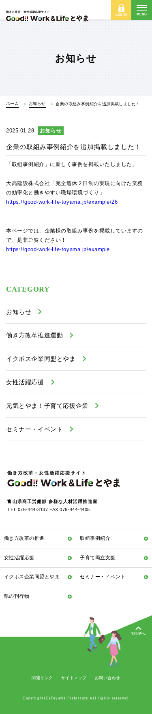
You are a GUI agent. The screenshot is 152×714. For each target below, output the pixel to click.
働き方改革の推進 (24, 538)
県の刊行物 (16, 596)
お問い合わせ (107, 678)
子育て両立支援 (97, 558)
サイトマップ (74, 678)
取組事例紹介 (95, 538)
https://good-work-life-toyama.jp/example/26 (62, 202)
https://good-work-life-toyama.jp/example (58, 249)
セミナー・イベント (102, 577)
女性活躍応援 (19, 558)
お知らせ (51, 131)
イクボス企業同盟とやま (32, 577)
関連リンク (42, 678)
